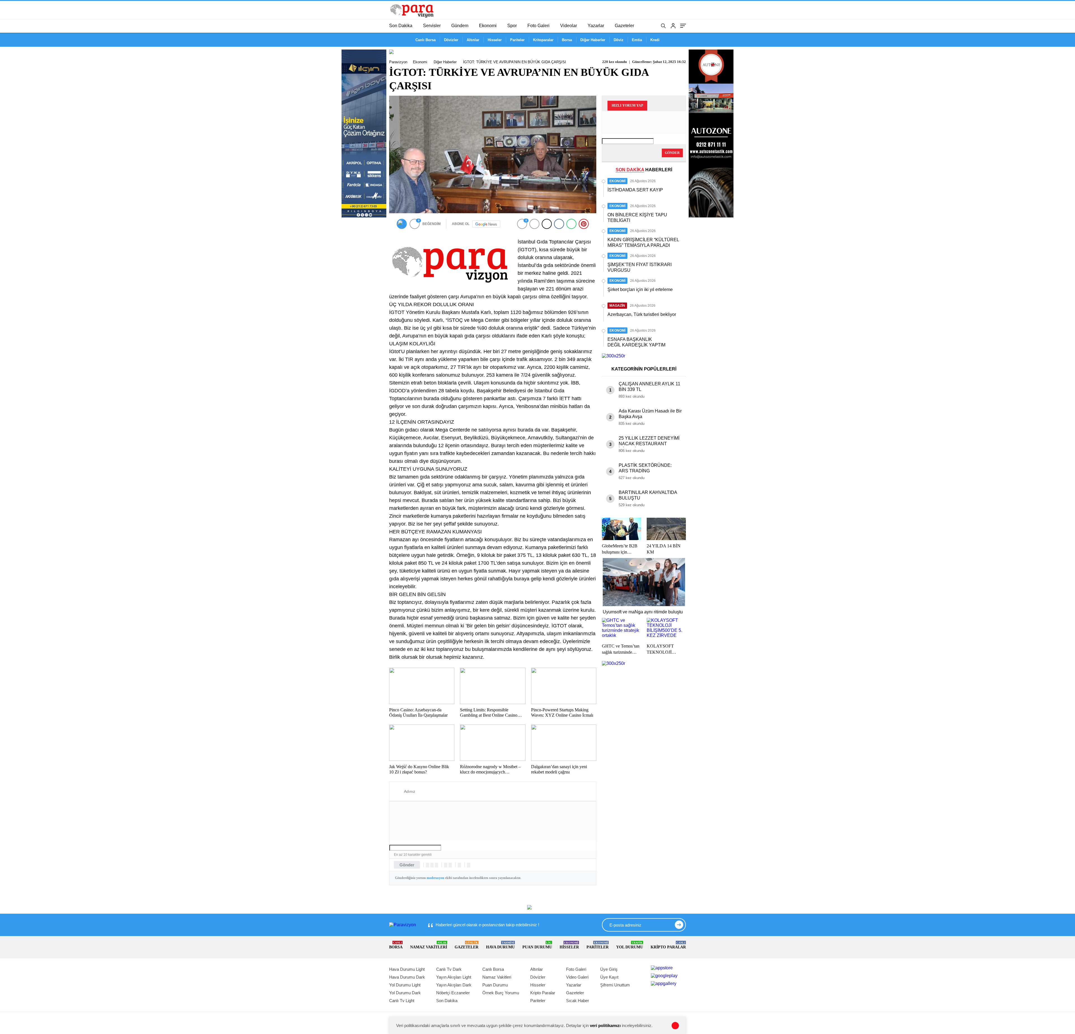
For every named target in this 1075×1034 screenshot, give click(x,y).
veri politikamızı (605, 1025)
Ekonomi (488, 25)
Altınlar (473, 40)
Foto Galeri (538, 25)
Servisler (432, 25)
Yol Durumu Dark (405, 992)
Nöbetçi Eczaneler (453, 992)
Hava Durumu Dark (407, 977)
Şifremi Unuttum (615, 985)
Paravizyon (398, 62)
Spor (512, 25)
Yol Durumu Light (404, 985)
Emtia (637, 40)
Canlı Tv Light (401, 1000)
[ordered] (445, 865)
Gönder (406, 864)
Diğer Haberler (592, 40)
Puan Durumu (537, 945)
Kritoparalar (543, 40)
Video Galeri (577, 977)
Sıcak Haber (577, 1000)
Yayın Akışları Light (453, 977)
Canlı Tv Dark (449, 969)
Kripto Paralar (668, 945)
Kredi (655, 40)
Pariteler (517, 40)
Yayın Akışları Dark (453, 985)
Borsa (567, 40)
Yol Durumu (629, 945)
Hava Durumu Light (407, 969)
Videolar (568, 25)
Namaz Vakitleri (428, 945)
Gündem (459, 25)
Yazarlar (596, 25)
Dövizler (451, 40)
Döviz (618, 40)
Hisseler (495, 40)
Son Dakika (400, 25)
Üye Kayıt (609, 977)
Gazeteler (624, 25)
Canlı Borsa (425, 40)
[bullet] (450, 865)
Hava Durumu (500, 945)
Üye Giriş (609, 969)
